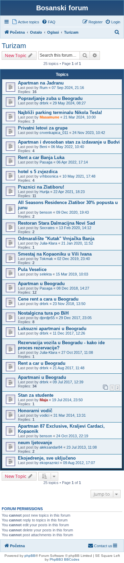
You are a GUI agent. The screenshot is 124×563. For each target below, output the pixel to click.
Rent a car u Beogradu (41, 363)
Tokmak (46, 259)
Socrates (47, 228)
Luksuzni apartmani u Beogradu (52, 328)
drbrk (44, 103)
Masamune (49, 117)
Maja (44, 400)
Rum (44, 88)
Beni (43, 147)
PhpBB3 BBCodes (64, 559)
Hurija (44, 192)
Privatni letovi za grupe (43, 128)
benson (46, 212)
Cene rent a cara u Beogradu (48, 299)
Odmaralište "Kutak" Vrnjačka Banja (56, 238)
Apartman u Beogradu (41, 283)
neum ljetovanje (35, 442)
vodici (44, 415)
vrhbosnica (49, 176)
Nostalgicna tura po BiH (43, 313)
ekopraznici (49, 463)
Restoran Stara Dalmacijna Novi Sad (56, 223)
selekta (46, 274)
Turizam (14, 45)
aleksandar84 (51, 447)
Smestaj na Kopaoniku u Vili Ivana (55, 254)
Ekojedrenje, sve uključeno (47, 458)
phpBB (29, 556)
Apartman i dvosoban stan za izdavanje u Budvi (69, 142)
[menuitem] (25, 22)
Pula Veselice (32, 269)
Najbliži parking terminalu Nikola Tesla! (60, 112)
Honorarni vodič (35, 410)
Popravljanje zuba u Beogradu (50, 98)
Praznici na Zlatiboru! (41, 187)
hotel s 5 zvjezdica (38, 171)
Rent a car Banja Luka (41, 157)
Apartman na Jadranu (41, 83)
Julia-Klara (48, 243)
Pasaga (46, 162)
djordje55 (47, 318)
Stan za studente (35, 395)
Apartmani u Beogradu (42, 377)
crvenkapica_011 (54, 133)
